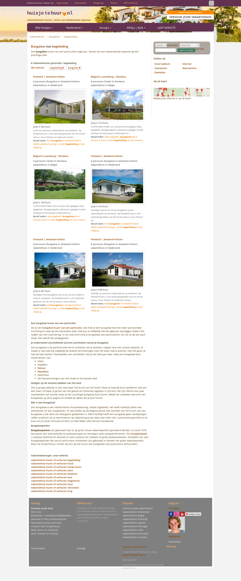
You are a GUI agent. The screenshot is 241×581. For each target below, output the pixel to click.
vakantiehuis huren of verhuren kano (52, 470)
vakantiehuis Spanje (134, 522)
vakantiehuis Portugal (135, 526)
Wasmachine (189, 68)
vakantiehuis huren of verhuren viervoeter (55, 487)
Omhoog (171, 546)
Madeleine (174, 536)
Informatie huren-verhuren (46, 522)
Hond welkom (162, 63)
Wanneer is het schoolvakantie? (49, 519)
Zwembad (159, 72)
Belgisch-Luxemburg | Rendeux (108, 76)
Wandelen (43, 371)
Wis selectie (37, 67)
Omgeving (98, 3)
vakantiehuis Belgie (133, 515)
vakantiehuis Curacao (135, 537)
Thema (113, 3)
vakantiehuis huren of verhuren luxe (51, 477)
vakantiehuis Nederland (136, 511)
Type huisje (62, 3)
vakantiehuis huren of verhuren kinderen (54, 473)
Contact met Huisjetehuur (45, 526)
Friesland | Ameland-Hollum (49, 76)
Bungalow (54, 36)
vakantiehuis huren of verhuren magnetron (55, 480)
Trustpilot (174, 508)
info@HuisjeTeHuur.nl (134, 554)
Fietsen (42, 368)
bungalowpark (139, 433)
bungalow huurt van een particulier (62, 327)
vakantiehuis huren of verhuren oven (52, 484)
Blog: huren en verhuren (44, 529)
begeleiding (70, 36)
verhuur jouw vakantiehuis (138, 508)
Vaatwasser (160, 68)
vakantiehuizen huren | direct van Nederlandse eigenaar (59, 20)
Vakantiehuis (37, 36)
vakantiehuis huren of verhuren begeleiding (55, 460)
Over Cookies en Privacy (44, 533)
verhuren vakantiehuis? (135, 546)
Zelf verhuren (131, 3)
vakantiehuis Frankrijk (135, 519)
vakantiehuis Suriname (135, 533)
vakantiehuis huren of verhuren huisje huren (56, 467)
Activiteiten (80, 3)
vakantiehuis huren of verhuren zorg (51, 491)
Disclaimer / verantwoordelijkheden (51, 515)
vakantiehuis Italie (133, 529)
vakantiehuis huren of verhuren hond (52, 463)
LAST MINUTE (166, 28)
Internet (186, 63)
